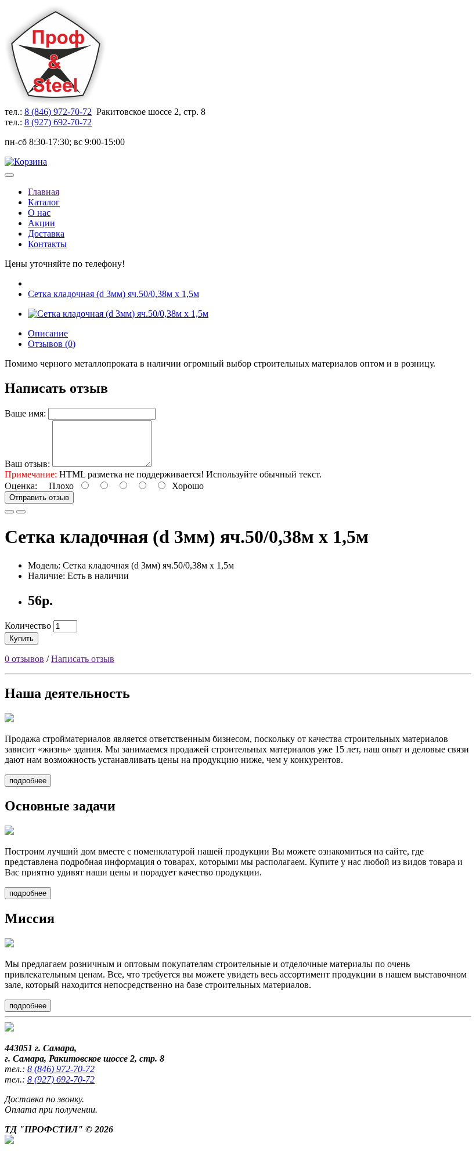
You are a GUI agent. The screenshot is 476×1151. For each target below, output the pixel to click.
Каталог (44, 202)
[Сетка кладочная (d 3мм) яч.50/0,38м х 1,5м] (118, 313)
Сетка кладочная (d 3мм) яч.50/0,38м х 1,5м (113, 294)
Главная (43, 192)
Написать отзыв (82, 659)
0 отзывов (24, 659)
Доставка (46, 233)
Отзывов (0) (51, 344)
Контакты (47, 244)
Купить (21, 638)
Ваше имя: (25, 413)
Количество (28, 626)
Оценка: (21, 486)
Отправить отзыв (39, 497)
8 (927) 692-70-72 (58, 122)
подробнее (27, 780)
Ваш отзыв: (27, 464)
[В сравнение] (21, 511)
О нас (39, 213)
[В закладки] (9, 511)
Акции (41, 223)
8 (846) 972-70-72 (58, 112)
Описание (48, 333)
